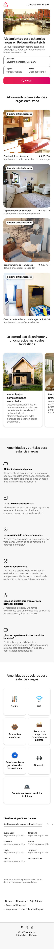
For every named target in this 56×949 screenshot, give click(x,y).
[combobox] (27, 62)
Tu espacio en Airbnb (37, 4)
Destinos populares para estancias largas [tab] (22, 824)
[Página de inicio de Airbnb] (5, 4)
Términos (33, 935)
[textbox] (15, 72)
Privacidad (21, 935)
